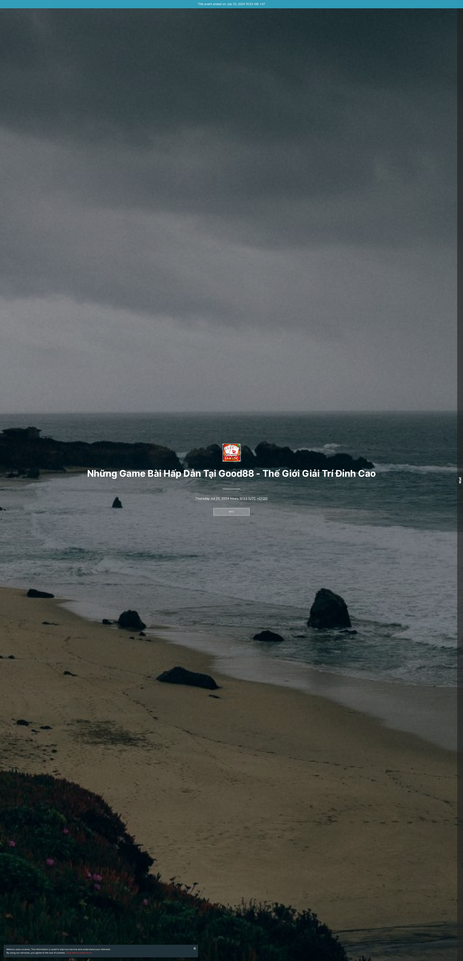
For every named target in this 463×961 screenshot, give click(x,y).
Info (231, 511)
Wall (460, 480)
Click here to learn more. (79, 952)
